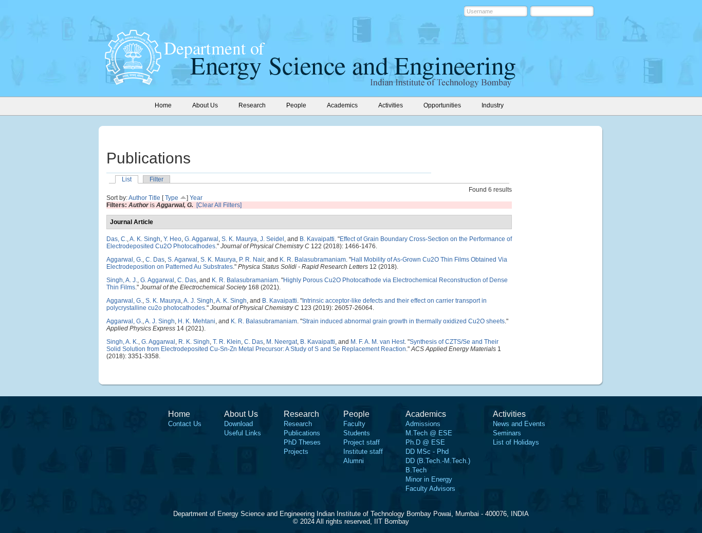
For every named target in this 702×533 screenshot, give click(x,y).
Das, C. (116, 239)
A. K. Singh (145, 239)
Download (238, 424)
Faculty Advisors (430, 488)
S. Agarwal (182, 259)
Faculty (354, 424)
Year (196, 197)
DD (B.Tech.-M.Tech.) (437, 461)
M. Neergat (281, 341)
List (127, 179)
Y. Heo (172, 239)
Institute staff (363, 451)
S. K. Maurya (239, 239)
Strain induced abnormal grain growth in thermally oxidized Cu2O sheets (403, 321)
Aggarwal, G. (124, 259)
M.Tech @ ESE (428, 433)
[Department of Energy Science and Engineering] (133, 82)
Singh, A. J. (121, 280)
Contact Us (184, 424)
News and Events (519, 424)
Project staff (361, 442)
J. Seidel (272, 239)
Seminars (507, 433)
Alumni (353, 461)
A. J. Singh (198, 300)
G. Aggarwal (201, 239)
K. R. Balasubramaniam (313, 259)
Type (171, 197)
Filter (156, 179)
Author (137, 197)
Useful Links (242, 433)
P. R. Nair (251, 259)
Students (356, 433)
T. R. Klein (227, 341)
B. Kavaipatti (317, 239)
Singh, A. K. (122, 341)
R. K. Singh (194, 341)
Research (298, 424)
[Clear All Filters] (219, 205)
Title (154, 197)
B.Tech (416, 470)
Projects (296, 451)
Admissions (422, 424)
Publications (302, 433)
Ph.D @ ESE (425, 442)
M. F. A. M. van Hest (377, 341)
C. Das (154, 259)
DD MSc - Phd (427, 451)
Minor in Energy (428, 479)
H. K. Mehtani (196, 321)
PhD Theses (302, 442)
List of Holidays (516, 442)
